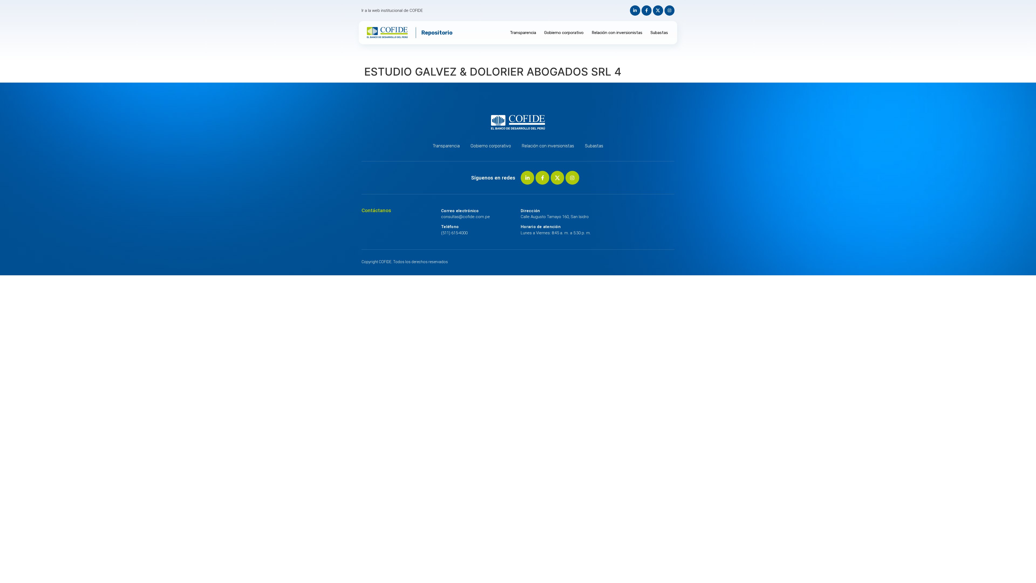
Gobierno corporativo (564, 32)
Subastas (659, 32)
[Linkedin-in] (635, 10)
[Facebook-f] (647, 10)
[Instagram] (669, 10)
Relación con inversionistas (617, 32)
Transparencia (523, 32)
